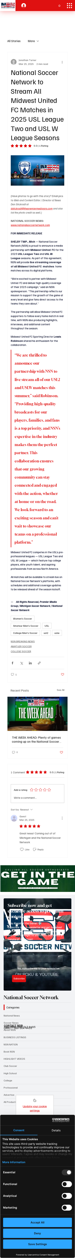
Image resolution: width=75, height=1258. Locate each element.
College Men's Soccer (25, 632)
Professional (11, 1087)
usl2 (46, 632)
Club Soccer (10, 1065)
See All (60, 689)
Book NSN (9, 1051)
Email (16, 951)
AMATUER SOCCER (21, 646)
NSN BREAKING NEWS (23, 641)
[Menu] (69, 5)
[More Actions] (62, 818)
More (31, 41)
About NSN (10, 1029)
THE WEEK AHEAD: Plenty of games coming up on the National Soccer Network (36, 739)
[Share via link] (39, 663)
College (8, 1080)
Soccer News (11, 1022)
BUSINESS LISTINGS (15, 1037)
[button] (59, 4)
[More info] (34, 1101)
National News (12, 1015)
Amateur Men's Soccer (25, 625)
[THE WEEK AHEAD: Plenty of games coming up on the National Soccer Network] (37, 714)
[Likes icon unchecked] (21, 849)
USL (47, 625)
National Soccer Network (31, 997)
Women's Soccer (22, 618)
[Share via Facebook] (12, 663)
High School (10, 1073)
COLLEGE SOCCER (21, 651)
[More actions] (62, 62)
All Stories (14, 41)
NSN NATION (11, 1044)
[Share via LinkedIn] (30, 663)
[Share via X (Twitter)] (21, 663)
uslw (57, 632)
